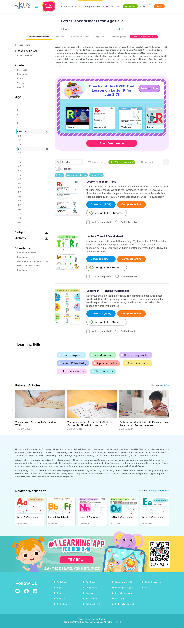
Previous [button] (12, 410)
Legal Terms (84, 619)
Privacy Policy (98, 619)
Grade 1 (20, 78)
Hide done (67, 168)
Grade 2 (20, 82)
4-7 (19, 170)
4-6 (19, 166)
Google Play (91, 587)
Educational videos (80, 36)
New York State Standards (29, 261)
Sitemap (89, 593)
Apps (59, 587)
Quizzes (100, 36)
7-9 (19, 218)
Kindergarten (23, 74)
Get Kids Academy (123, 593)
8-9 (19, 222)
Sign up (159, 6)
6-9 (19, 209)
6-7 (19, 200)
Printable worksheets (39, 36)
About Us (61, 598)
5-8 (19, 192)
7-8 (19, 213)
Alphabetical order (73, 371)
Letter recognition (72, 355)
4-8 (19, 174)
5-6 (19, 183)
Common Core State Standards (26, 254)
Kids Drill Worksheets (144, 36)
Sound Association (139, 363)
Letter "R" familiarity (74, 363)
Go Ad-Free (130, 6)
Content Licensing (153, 582)
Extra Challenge (24, 55)
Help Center (91, 598)
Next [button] (171, 410)
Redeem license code (125, 604)
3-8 (19, 153)
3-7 (19, 148)
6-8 (19, 205)
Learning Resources (91, 6)
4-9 (19, 179)
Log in (146, 6)
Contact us (62, 604)
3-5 (19, 140)
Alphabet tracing (107, 363)
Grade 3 (20, 87)
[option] (40, 410)
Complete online (131, 204)
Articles (165, 385)
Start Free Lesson (112, 143)
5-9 (19, 196)
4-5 (19, 161)
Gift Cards (114, 6)
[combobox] (70, 162)
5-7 (19, 187)
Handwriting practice (136, 355)
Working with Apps (124, 587)
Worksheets (62, 582)
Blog (59, 593)
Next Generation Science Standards (28, 267)
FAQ (146, 587)
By (58, 162)
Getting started (93, 604)
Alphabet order (104, 371)
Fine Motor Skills (103, 355)
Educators (68, 6)
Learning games (118, 36)
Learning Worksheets (158, 490)
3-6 (19, 144)
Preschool (22, 69)
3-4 (19, 136)
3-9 (19, 157)
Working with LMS (123, 582)
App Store (90, 582)
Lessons (60, 36)
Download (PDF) (101, 204)
